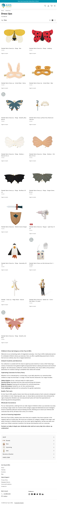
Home (2, 10)
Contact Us (4, 486)
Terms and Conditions (6, 484)
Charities (3, 469)
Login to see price (4, 53)
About (2, 467)
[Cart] (51, 6)
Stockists (3, 472)
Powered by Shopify (19, 502)
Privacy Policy (4, 480)
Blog (2, 474)
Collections (7, 10)
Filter (5, 20)
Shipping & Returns (5, 482)
